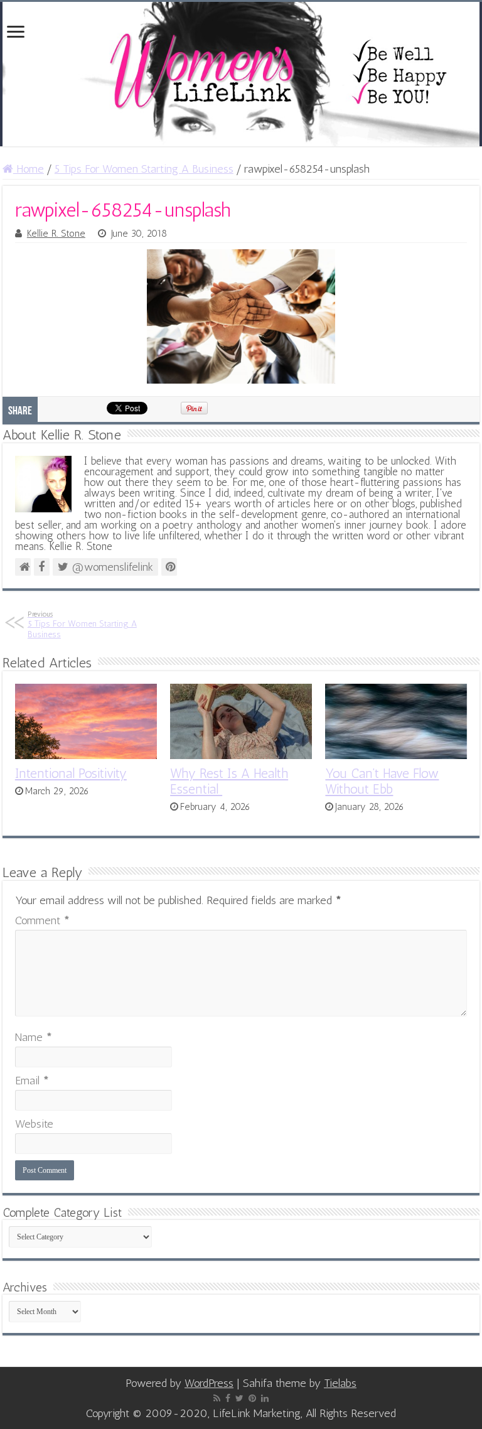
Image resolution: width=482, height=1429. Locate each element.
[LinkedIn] (265, 1398)
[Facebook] (228, 1398)
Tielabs (340, 1383)
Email (32, 1080)
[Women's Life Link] (241, 74)
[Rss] (217, 1398)
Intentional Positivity (71, 773)
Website (34, 1124)
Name (33, 1037)
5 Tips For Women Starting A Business (144, 169)
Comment (42, 920)
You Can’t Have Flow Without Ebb (382, 781)
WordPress (209, 1383)
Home (28, 169)
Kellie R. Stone (56, 233)
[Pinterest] (252, 1398)
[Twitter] (239, 1398)
